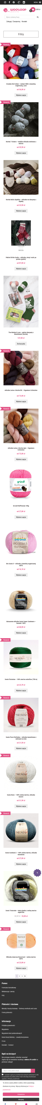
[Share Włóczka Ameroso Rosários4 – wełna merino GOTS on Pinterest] (15, 1104)
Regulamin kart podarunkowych (12, 1033)
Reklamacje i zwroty (8, 991)
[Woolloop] (15, 10)
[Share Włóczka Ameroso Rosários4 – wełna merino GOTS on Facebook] (5, 1104)
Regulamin (5, 1029)
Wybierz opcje (21, 95)
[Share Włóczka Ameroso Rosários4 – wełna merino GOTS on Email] (26, 1104)
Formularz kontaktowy (9, 987)
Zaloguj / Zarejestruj (13, 21)
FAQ (3, 995)
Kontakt (24, 21)
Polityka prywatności (8, 1025)
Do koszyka (21, 344)
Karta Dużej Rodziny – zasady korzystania (15, 1037)
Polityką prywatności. (14, 1079)
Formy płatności (7, 1012)
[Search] (37, 17)
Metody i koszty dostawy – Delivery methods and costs (19, 1008)
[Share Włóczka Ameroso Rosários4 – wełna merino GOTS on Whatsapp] (37, 1104)
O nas (3, 1041)
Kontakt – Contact (7, 1045)
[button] (36, 2)
